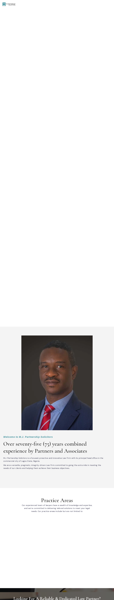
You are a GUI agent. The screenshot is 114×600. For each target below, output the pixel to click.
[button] (110, 4)
